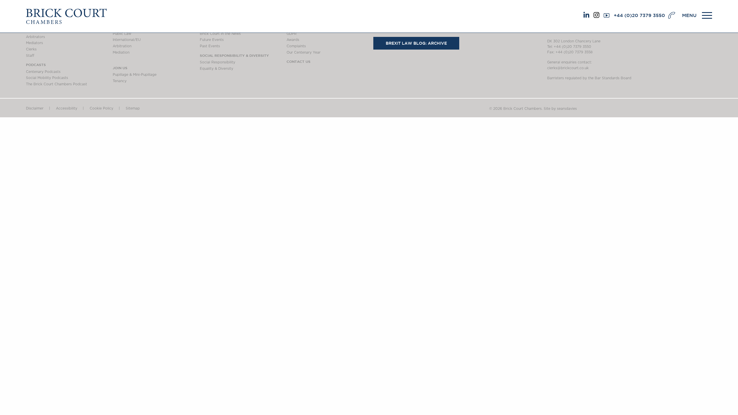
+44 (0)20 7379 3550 (639, 15)
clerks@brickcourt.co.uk (568, 68)
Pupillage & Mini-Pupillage (135, 74)
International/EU (127, 40)
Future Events (212, 40)
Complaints (296, 46)
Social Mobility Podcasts (47, 78)
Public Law (122, 33)
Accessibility (66, 108)
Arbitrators (35, 37)
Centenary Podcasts (43, 71)
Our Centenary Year (304, 52)
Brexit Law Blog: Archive (416, 43)
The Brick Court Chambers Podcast (56, 84)
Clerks (31, 49)
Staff (30, 55)
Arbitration (122, 46)
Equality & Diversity (216, 68)
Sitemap (133, 108)
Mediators (34, 43)
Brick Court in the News (220, 33)
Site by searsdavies (560, 108)
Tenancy (120, 81)
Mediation (121, 52)
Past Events (210, 46)
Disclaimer (35, 108)
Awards (293, 40)
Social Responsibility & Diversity (234, 55)
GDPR (292, 33)
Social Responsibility (217, 62)
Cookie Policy (101, 108)
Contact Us (298, 61)
